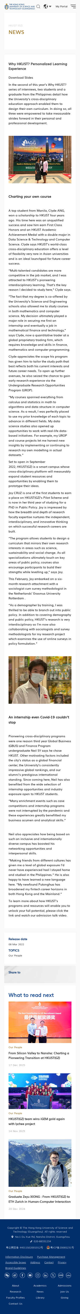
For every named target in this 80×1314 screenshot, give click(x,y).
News (40, 1291)
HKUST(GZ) (24, 466)
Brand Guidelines (15, 1268)
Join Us (64, 1291)
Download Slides (21, 77)
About (15, 1285)
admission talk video (51, 915)
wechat (7, 1275)
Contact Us (15, 1303)
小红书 (60, 1275)
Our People (15, 1047)
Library (40, 1297)
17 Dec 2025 (17, 1065)
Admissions (64, 1285)
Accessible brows (15, 1262)
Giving (64, 1297)
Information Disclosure (19, 1257)
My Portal (61, 6)
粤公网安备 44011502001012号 (24, 1247)
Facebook (22, 1275)
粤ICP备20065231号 (62, 1247)
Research (15, 1291)
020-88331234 (42, 1241)
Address (35, 1262)
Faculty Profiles (15, 1297)
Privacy (62, 1262)
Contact (49, 1262)
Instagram (37, 1275)
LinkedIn (45, 1275)
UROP (27, 390)
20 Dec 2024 (17, 1209)
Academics (40, 1285)
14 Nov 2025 (17, 1131)
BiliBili (68, 1275)
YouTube (30, 1275)
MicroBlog (14, 1275)
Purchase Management (51, 1257)
